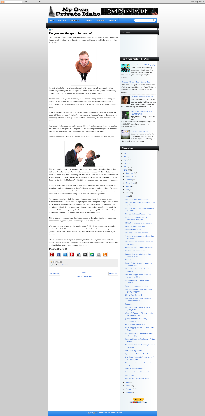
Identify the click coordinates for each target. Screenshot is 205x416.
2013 (126, 163)
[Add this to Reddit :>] (99, 254)
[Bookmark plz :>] (105, 254)
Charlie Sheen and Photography (143, 65)
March (128, 386)
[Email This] (54, 262)
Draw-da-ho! (101, 20)
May (127, 196)
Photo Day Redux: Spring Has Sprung (139, 247)
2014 (126, 160)
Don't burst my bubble (133, 351)
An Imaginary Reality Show (135, 324)
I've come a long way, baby (135, 226)
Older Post (113, 274)
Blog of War (129, 375)
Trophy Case (62, 20)
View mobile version (84, 276)
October (129, 180)
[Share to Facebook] (61, 262)
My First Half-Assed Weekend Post (138, 214)
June (127, 193)
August (128, 186)
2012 (126, 167)
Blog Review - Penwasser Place (137, 378)
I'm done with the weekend (135, 251)
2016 (126, 153)
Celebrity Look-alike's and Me (142, 97)
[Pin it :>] (72, 254)
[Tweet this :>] (65, 254)
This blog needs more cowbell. (136, 233)
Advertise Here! (75, 20)
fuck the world (63, 265)
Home (52, 20)
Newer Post (54, 274)
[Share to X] (58, 262)
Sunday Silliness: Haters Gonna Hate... (136, 82)
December (129, 173)
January (129, 392)
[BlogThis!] (56, 262)
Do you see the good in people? (137, 372)
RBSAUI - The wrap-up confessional (138, 223)
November (129, 176)
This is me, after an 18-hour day (137, 199)
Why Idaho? (89, 20)
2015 (126, 157)
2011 (125, 170)
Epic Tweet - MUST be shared (136, 354)
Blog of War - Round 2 (133, 295)
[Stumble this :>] (92, 254)
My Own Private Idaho (115, 413)
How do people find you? (140, 131)
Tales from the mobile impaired (136, 286)
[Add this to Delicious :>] (79, 254)
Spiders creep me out (133, 229)
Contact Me (112, 20)
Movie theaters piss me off (135, 260)
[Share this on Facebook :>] (59, 254)
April (127, 382)
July (127, 189)
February (129, 389)
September (130, 183)
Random (128, 304)
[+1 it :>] (52, 254)
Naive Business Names (133, 368)
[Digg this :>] (85, 254)
